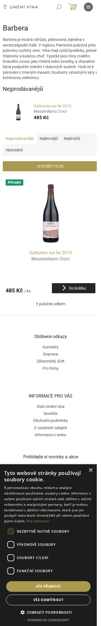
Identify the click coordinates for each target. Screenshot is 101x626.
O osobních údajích (50, 428)
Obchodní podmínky (50, 420)
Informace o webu (50, 435)
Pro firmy (51, 368)
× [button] (90, 470)
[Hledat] (59, 7)
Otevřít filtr (50, 166)
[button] (48, 612)
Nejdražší (72, 138)
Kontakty (51, 347)
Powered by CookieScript (48, 620)
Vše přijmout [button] (48, 586)
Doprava (50, 354)
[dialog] (48, 545)
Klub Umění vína (51, 406)
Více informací (38, 521)
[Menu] (88, 7)
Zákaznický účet (50, 361)
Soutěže (50, 413)
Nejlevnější (49, 138)
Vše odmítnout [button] (48, 599)
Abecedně (14, 150)
